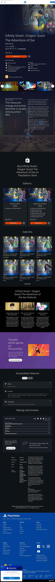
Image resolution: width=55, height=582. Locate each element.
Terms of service (23, 544)
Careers (4, 526)
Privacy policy (24, 576)
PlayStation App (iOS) (40, 555)
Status (4, 548)
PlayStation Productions (7, 529)
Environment (38, 524)
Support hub (5, 544)
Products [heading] (22, 522)
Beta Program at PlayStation (41, 560)
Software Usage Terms (48, 576)
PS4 (20, 526)
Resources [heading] (22, 542)
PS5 (20, 524)
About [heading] (4, 522)
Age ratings (22, 548)
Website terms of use (31, 576)
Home (4, 518)
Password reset (6, 552)
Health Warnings (31, 489)
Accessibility (38, 526)
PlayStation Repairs (7, 550)
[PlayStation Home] (25, 2)
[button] (12, 71)
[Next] (52, 86)
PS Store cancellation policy (25, 546)
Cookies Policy (41, 576)
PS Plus (21, 529)
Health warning (23, 550)
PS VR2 (21, 527)
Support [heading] (5, 542)
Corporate (5, 531)
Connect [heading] (38, 542)
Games (8, 518)
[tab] (24, 378)
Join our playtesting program (41, 558)
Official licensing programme (25, 555)
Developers (22, 552)
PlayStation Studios (7, 527)
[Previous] (2, 86)
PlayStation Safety (6, 546)
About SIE (5, 524)
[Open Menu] (1, 2)
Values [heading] (38, 522)
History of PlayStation (7, 533)
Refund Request (6, 553)
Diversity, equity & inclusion (41, 529)
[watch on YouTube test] (32, 89)
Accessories (22, 531)
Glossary (21, 553)
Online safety (39, 527)
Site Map (37, 576)
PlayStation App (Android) (41, 557)
